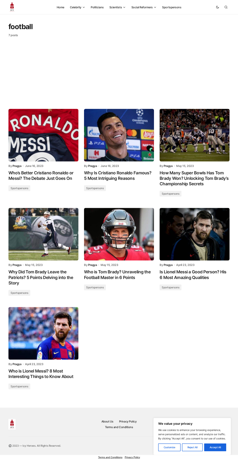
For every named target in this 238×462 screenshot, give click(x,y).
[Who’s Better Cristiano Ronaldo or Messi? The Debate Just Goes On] (43, 135)
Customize (169, 447)
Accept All (215, 447)
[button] (217, 7)
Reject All (192, 447)
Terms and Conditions (119, 427)
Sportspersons (19, 188)
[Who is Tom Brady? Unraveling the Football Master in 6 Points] (119, 234)
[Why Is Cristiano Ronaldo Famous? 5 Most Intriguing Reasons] (119, 135)
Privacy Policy (128, 421)
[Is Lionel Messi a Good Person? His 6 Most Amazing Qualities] (195, 234)
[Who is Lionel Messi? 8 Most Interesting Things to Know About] (43, 333)
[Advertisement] (119, 73)
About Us (107, 421)
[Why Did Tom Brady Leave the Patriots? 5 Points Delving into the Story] (43, 234)
